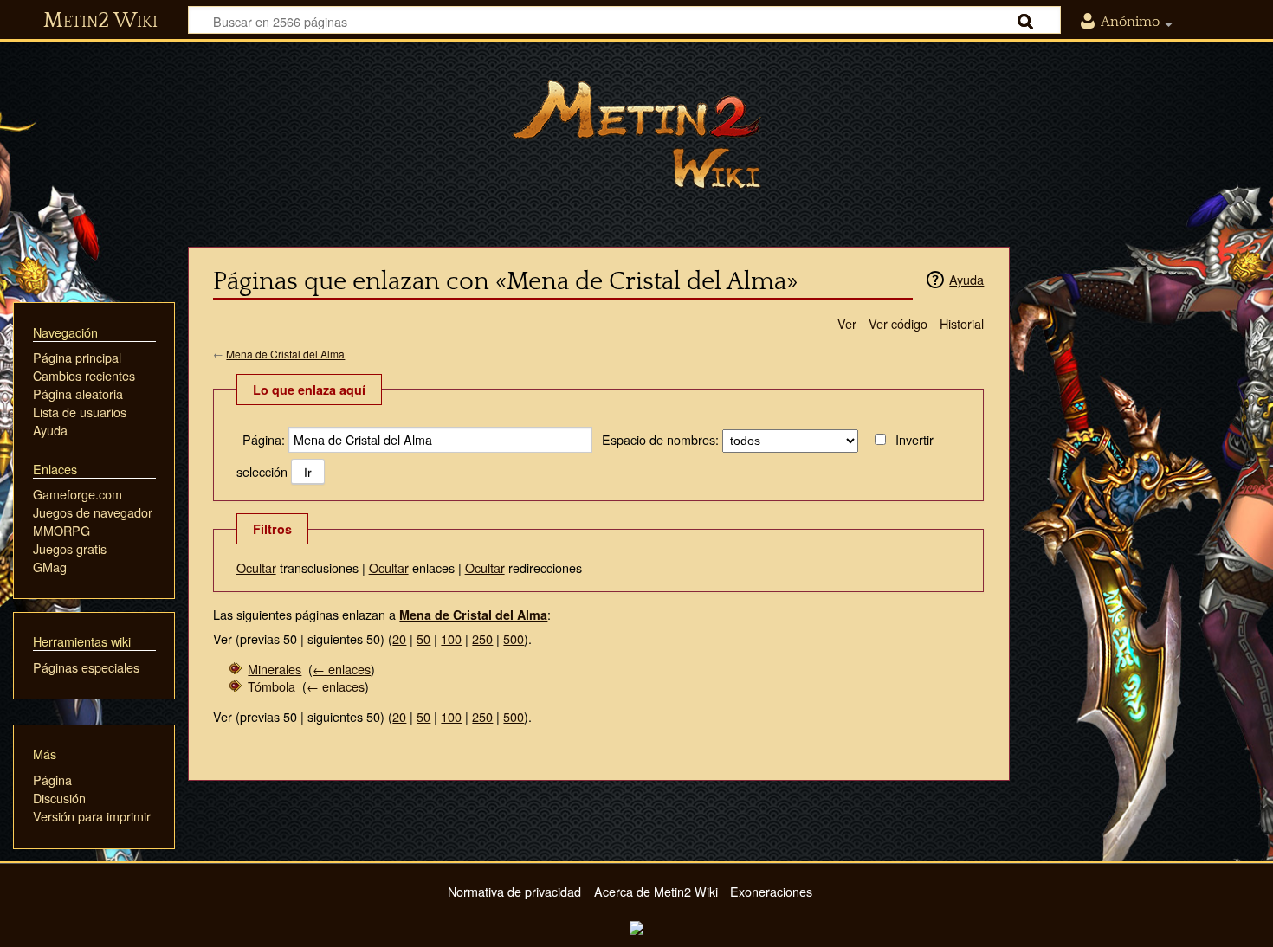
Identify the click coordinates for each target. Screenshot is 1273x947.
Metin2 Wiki (100, 21)
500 (513, 638)
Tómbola (271, 686)
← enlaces (342, 669)
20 (399, 638)
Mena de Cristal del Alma (285, 353)
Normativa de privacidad (514, 891)
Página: (263, 439)
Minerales (274, 669)
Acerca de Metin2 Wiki (656, 891)
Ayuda (966, 279)
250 (482, 638)
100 (451, 638)
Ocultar (256, 567)
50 (423, 638)
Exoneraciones (771, 891)
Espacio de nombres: (660, 439)
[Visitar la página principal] (636, 134)
